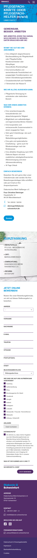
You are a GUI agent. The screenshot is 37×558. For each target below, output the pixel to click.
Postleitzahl (9, 357)
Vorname (7, 318)
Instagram (9, 405)
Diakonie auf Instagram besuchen (10, 523)
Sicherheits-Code (12, 467)
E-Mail (6, 334)
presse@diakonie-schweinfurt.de (18, 532)
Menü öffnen (33, 2)
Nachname (8, 326)
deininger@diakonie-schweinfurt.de (15, 207)
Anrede (7, 306)
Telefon (7, 342)
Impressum (7, 545)
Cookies (6, 552)
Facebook (9, 396)
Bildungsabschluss (12, 369)
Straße (7, 350)
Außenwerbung (11, 386)
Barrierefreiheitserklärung (12, 549)
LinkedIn (9, 408)
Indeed (8, 402)
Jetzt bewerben (25, 471)
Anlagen (7, 423)
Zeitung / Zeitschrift (12, 418)
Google (8, 399)
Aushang (9, 383)
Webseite (9, 414)
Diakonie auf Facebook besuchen (5, 523)
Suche (29, 2)
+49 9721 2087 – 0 (13, 510)
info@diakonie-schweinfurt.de (17, 514)
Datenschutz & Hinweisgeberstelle (15, 541)
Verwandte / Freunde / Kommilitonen (18, 411)
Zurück (9, 217)
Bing (7, 389)
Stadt (6, 365)
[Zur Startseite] (5, 2)
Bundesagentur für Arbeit (14, 393)
